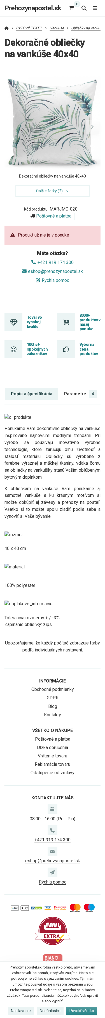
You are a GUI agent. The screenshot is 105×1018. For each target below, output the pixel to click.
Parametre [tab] (79, 393)
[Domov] (6, 28)
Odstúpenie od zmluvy (52, 772)
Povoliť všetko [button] (81, 1010)
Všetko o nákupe (52, 730)
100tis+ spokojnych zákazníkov (37, 349)
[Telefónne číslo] (52, 830)
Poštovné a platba (53, 216)
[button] (92, 127)
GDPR (53, 697)
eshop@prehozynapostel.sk (55, 271)
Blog (52, 706)
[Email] (52, 851)
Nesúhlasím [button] (50, 1010)
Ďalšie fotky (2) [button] (49, 191)
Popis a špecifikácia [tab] (31, 393)
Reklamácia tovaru (52, 764)
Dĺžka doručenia (52, 747)
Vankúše (57, 28)
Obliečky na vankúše (87, 28)
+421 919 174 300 (55, 262)
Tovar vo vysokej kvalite (34, 322)
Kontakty (52, 714)
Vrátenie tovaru (52, 756)
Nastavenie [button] (21, 1010)
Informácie (52, 681)
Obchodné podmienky (52, 689)
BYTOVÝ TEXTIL (29, 28)
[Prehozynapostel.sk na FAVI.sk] (53, 930)
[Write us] (52, 872)
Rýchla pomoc (55, 280)
